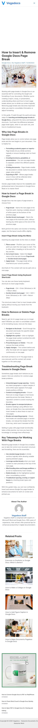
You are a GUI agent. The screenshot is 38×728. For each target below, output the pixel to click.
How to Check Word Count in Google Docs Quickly (17, 701)
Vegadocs (13, 3)
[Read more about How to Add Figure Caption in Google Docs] (19, 602)
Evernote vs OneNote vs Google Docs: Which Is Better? (17, 561)
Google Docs (6, 63)
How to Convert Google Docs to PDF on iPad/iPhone (18, 694)
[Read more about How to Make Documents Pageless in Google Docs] (19, 628)
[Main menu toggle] (34, 3)
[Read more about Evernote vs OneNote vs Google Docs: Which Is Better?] (19, 549)
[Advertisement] (19, 26)
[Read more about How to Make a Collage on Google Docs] (19, 576)
